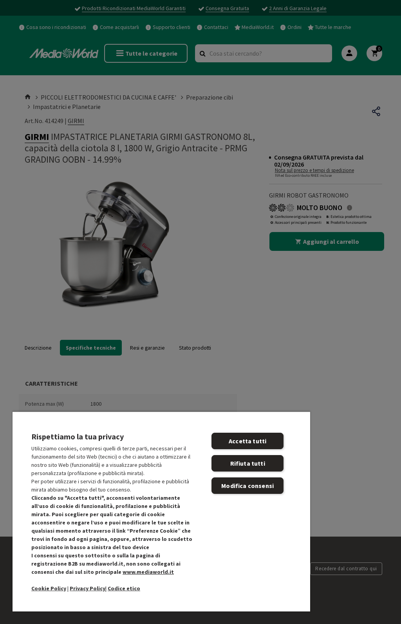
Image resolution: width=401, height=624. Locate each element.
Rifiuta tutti (247, 463)
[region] (161, 511)
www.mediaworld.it (148, 571)
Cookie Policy (48, 588)
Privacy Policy (87, 588)
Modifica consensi (247, 486)
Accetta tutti (247, 441)
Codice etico (124, 588)
